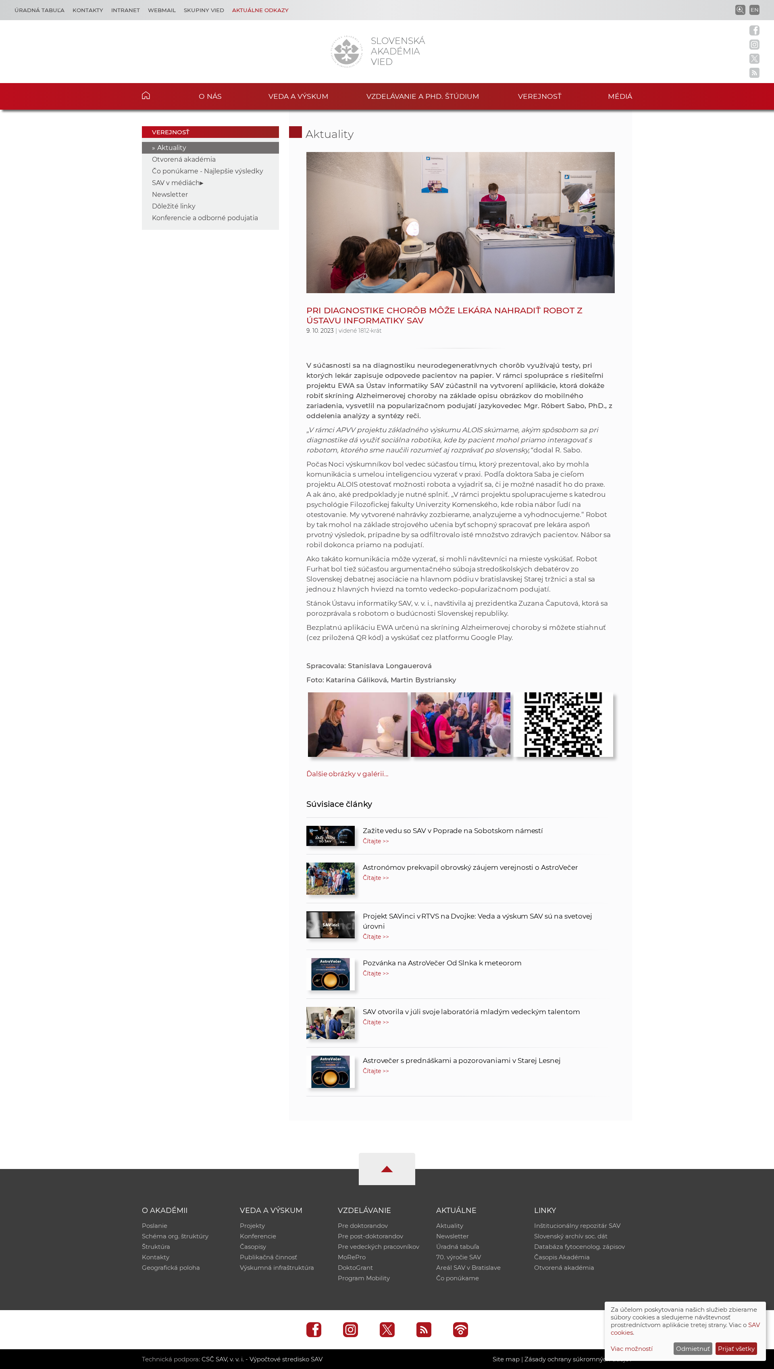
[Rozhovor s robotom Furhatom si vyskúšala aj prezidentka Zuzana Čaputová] (358, 723)
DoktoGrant (355, 1267)
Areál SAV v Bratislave (468, 1267)
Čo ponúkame (457, 1278)
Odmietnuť (693, 1348)
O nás (210, 96)
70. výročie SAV (458, 1257)
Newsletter (170, 194)
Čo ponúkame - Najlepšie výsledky (207, 171)
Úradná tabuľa (39, 10)
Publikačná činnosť (268, 1257)
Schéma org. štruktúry (175, 1236)
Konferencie (258, 1236)
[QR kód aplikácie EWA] (563, 723)
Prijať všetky (736, 1348)
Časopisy (253, 1246)
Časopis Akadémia (562, 1257)
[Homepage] (347, 51)
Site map (506, 1359)
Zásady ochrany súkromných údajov (578, 1359)
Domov (158, 95)
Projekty (252, 1225)
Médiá (620, 96)
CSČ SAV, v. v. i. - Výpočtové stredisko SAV (262, 1359)
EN (755, 9)
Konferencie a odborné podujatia (205, 218)
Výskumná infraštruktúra (277, 1267)
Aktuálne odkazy (260, 10)
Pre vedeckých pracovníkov (378, 1246)
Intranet (125, 10)
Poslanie (154, 1225)
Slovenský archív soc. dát (571, 1236)
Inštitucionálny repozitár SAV (577, 1225)
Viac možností (632, 1348)
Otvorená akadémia (184, 159)
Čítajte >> (376, 841)
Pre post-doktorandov (370, 1236)
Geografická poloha (171, 1267)
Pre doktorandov (363, 1225)
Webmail (162, 10)
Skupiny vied (204, 10)
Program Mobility (364, 1278)
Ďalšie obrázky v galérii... (347, 774)
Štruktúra (156, 1246)
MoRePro (352, 1257)
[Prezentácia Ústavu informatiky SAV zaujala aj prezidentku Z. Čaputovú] (460, 723)
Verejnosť (540, 96)
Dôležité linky (174, 206)
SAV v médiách (176, 183)
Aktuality (171, 148)
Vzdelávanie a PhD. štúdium (422, 96)
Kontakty (88, 10)
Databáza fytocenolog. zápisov (579, 1246)
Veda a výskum (298, 96)
